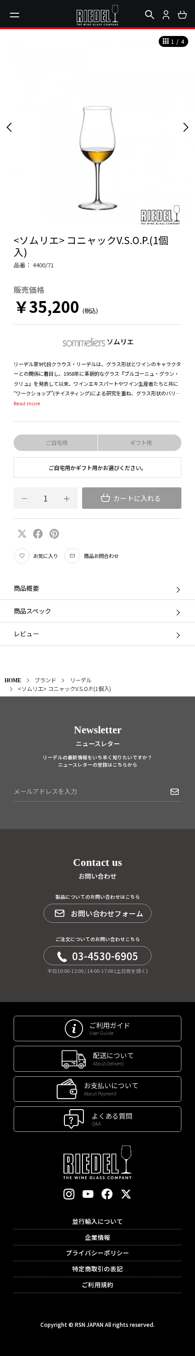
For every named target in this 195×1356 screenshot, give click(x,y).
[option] (97, 127)
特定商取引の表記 (97, 1268)
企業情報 (97, 1237)
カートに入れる (136, 498)
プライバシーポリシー (97, 1252)
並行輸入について (97, 1221)
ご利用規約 (97, 1284)
